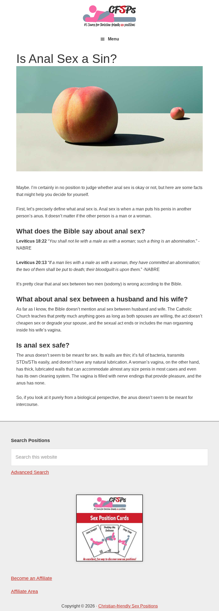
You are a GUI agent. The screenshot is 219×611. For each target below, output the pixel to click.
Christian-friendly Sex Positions (109, 16)
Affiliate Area (24, 591)
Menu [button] (113, 39)
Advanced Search (30, 472)
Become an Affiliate (31, 578)
